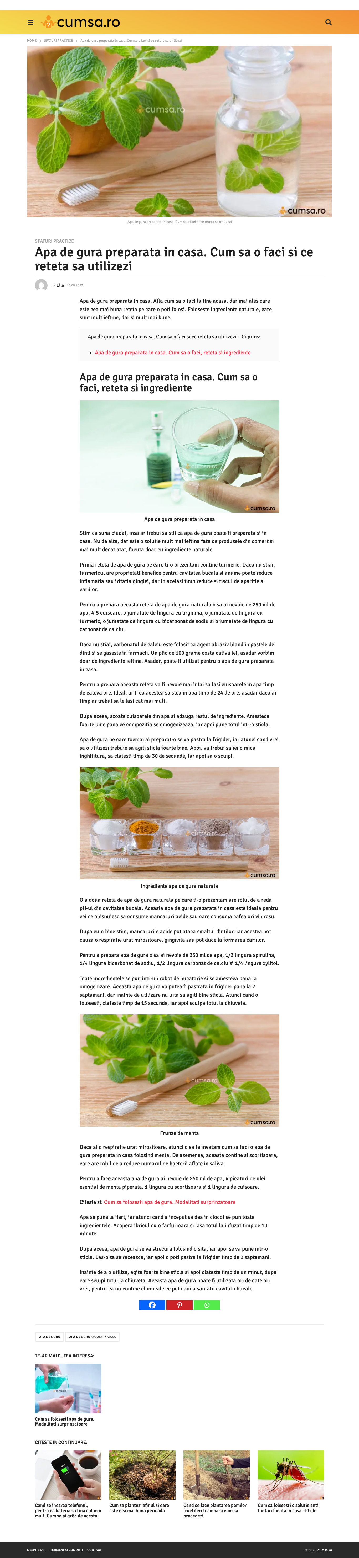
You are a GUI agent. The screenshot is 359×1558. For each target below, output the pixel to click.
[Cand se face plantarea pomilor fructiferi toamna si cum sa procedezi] (216, 1475)
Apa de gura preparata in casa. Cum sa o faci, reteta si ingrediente (172, 352)
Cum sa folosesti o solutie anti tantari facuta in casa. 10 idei (288, 1507)
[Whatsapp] (207, 1305)
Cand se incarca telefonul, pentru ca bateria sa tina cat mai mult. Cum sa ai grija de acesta (68, 1510)
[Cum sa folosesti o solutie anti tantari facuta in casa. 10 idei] (291, 1475)
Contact (94, 1550)
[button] (30, 22)
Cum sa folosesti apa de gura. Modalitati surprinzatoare (169, 1202)
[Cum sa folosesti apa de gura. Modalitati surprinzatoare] (68, 1388)
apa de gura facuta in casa (92, 1337)
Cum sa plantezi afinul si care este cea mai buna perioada (139, 1507)
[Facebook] (152, 1305)
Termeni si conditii (66, 1550)
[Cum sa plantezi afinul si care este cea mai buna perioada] (142, 1475)
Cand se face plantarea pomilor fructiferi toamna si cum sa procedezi (215, 1510)
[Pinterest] (179, 1305)
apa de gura (49, 1337)
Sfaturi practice (54, 241)
